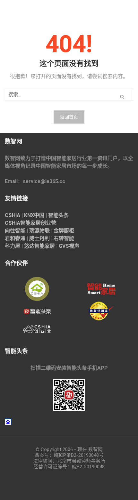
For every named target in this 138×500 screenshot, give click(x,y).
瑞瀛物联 (39, 231)
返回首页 (69, 116)
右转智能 (64, 238)
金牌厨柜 (64, 231)
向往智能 (15, 231)
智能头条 (58, 215)
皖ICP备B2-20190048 (76, 455)
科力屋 (12, 246)
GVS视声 (69, 246)
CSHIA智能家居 (23, 223)
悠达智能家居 (39, 246)
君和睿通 (15, 238)
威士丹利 (39, 238)
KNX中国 (34, 215)
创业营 (48, 223)
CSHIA (12, 215)
